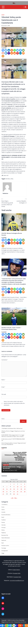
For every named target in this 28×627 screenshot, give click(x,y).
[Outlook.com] (6, 53)
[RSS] (11, 50)
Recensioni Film (4, 535)
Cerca (2, 419)
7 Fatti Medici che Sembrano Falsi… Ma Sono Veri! (11, 428)
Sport (2, 14)
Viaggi (2, 553)
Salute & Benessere (5, 538)
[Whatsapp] (14, 50)
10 (17, 486)
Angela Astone (16, 570)
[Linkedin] (8, 50)
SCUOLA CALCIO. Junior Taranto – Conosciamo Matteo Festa (11, 328)
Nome (3, 380)
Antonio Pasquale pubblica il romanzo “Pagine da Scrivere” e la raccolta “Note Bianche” (13, 443)
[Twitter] (6, 50)
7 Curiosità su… (4, 504)
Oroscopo (3, 527)
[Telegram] (17, 50)
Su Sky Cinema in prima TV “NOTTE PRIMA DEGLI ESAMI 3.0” (13, 439)
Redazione (7, 470)
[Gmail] (3, 53)
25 (21, 491)
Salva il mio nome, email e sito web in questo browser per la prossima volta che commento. (14, 403)
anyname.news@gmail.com (17, 580)
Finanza (3, 522)
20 (3, 491)
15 (10, 489)
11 (21, 486)
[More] (3, 56)
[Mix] (23, 53)
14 (7, 489)
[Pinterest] (17, 53)
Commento (4, 360)
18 (21, 489)
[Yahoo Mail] (8, 53)
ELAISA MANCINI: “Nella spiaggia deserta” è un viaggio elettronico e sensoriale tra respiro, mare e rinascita (12, 435)
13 (3, 489)
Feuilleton (3, 520)
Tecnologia (3, 548)
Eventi (2, 517)
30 (14, 494)
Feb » (15, 498)
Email (3, 387)
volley (11, 179)
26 (24, 491)
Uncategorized (4, 550)
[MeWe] (20, 53)
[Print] (11, 53)
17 (17, 489)
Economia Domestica (5, 514)
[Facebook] (3, 50)
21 (7, 491)
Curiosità (3, 512)
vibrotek (8, 179)
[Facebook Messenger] (20, 50)
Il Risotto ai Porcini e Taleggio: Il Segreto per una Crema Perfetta (13, 431)
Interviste (3, 525)
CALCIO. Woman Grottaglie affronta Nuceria (11, 234)
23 (14, 491)
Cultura (3, 509)
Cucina (2, 507)
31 (17, 494)
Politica (3, 530)
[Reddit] (14, 53)
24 (17, 491)
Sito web (3, 394)
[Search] (25, 7)
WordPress (23, 622)
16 (14, 489)
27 (3, 494)
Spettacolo (3, 540)
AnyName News (15, 620)
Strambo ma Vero (5, 545)
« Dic (12, 498)
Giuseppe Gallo (16, 573)
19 (24, 489)
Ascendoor (10, 622)
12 (24, 486)
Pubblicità (5, 465)
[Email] (23, 50)
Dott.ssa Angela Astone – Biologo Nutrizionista (12, 467)
